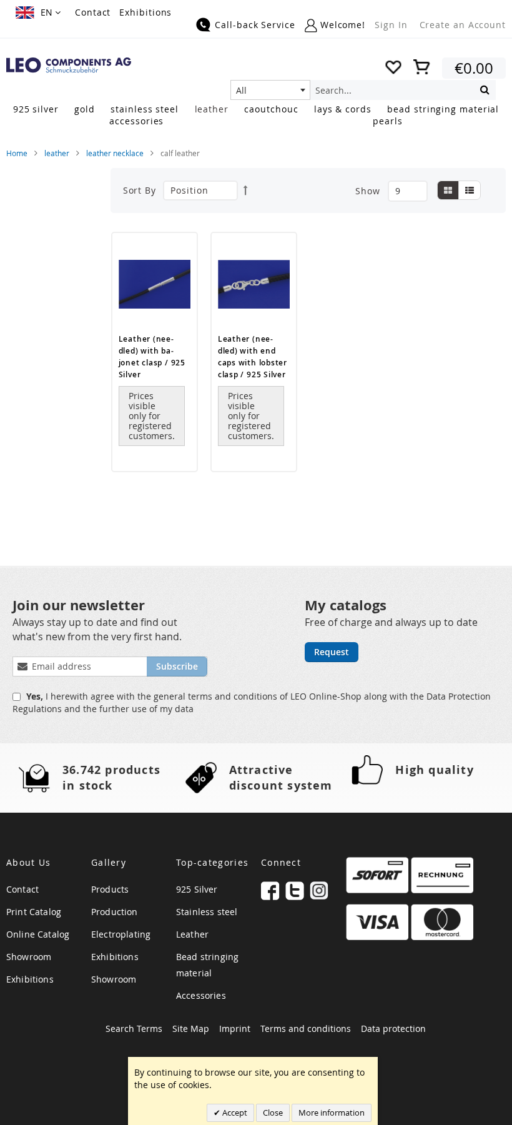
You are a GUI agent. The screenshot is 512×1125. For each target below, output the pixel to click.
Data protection (393, 1028)
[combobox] (270, 90)
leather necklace (115, 153)
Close (273, 1112)
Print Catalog (33, 912)
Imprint (234, 1028)
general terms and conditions (217, 696)
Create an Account (463, 25)
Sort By (139, 190)
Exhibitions (145, 12)
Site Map (190, 1028)
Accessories (201, 995)
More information (331, 1112)
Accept (233, 1112)
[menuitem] (36, 109)
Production (114, 912)
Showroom (28, 957)
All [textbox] (241, 90)
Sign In (391, 25)
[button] (38, 12)
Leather (192, 934)
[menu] (256, 116)
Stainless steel (206, 912)
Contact (93, 12)
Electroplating (120, 934)
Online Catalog (37, 934)
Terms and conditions (305, 1028)
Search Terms (134, 1028)
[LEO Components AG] (68, 65)
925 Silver (197, 889)
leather (56, 153)
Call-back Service (255, 25)
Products (110, 889)
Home (16, 153)
